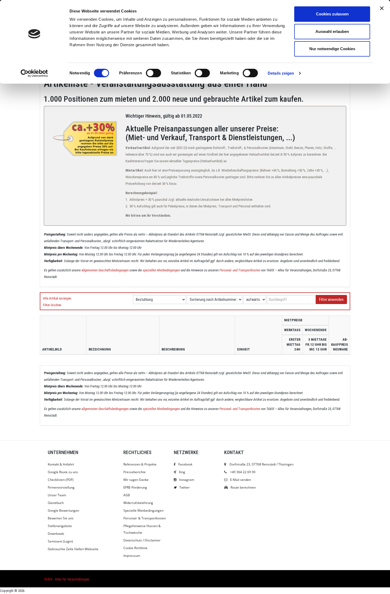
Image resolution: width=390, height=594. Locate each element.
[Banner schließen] (382, 8)
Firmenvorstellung (61, 487)
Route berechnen (243, 487)
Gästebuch (56, 503)
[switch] (153, 73)
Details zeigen (281, 73)
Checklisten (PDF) (60, 479)
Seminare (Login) (60, 541)
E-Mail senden (240, 479)
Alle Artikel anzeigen (57, 298)
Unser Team (57, 495)
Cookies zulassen (332, 14)
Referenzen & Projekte (140, 464)
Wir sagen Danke (136, 479)
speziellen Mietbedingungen (161, 270)
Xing (182, 472)
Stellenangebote (60, 526)
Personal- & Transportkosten (144, 518)
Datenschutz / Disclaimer (142, 540)
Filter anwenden (331, 299)
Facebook (185, 464)
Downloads (56, 533)
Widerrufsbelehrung (138, 503)
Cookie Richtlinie (135, 548)
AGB (126, 495)
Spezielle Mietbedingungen (143, 510)
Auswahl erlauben (332, 31)
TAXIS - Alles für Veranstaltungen (66, 579)
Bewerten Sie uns (60, 518)
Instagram (186, 479)
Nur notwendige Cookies (332, 48)
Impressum (131, 555)
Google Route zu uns (63, 472)
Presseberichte (134, 472)
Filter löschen (52, 305)
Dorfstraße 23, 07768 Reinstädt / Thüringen (261, 464)
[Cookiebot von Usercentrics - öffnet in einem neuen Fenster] (34, 73)
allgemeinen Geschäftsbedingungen (105, 270)
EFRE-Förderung (135, 487)
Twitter (184, 487)
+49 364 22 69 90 (242, 472)
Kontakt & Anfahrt (61, 464)
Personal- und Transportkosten (239, 270)
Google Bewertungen (63, 510)
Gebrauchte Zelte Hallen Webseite (73, 549)
